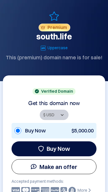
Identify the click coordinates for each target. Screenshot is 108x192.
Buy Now (58, 148)
